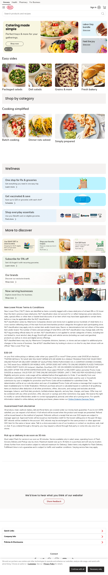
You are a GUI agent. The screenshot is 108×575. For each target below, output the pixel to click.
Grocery (6, 2)
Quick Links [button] (9, 531)
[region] (54, 567)
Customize (32, 564)
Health (14, 2)
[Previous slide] (6, 49)
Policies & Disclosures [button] (13, 542)
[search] (102, 13)
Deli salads (35, 89)
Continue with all (77, 569)
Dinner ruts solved (39, 140)
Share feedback (54, 501)
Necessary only (96, 569)
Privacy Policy (49, 564)
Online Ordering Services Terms (81, 399)
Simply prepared (65, 141)
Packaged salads (12, 89)
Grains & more (63, 89)
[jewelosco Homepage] (10, 7)
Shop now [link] (14, 43)
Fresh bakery (89, 89)
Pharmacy (23, 2)
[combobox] (54, 14)
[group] (40, 37)
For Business (35, 2)
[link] (11, 187)
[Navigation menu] (3, 7)
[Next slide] (10, 49)
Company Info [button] (10, 536)
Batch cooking (10, 140)
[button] (95, 7)
